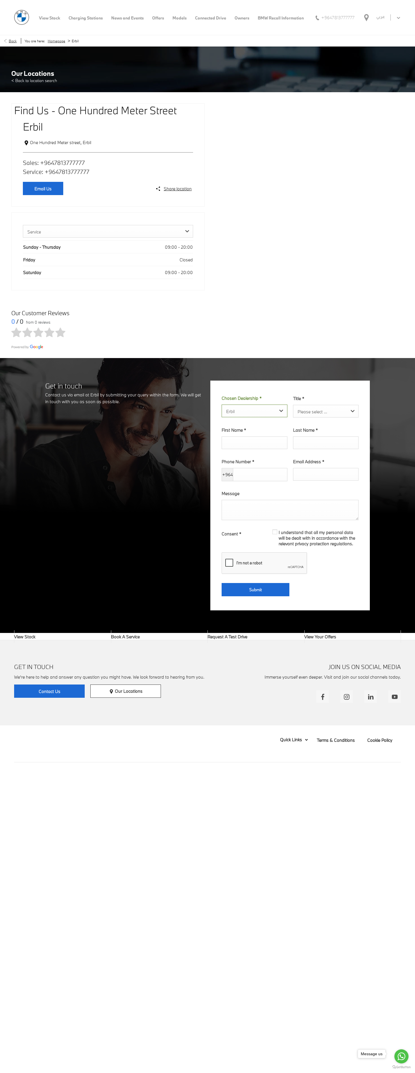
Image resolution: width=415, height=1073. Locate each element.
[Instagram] (346, 696)
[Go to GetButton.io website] (401, 1067)
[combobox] (108, 231)
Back (13, 41)
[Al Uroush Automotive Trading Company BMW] (21, 17)
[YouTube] (394, 696)
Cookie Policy (379, 740)
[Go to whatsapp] (401, 1056)
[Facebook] (322, 696)
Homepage (56, 41)
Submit (255, 589)
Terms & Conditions (336, 740)
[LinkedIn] (370, 696)
